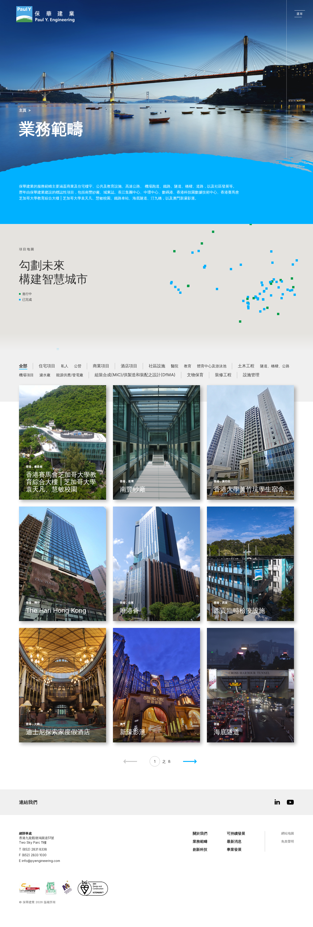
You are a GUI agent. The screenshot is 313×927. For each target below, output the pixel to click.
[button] (171, 283)
